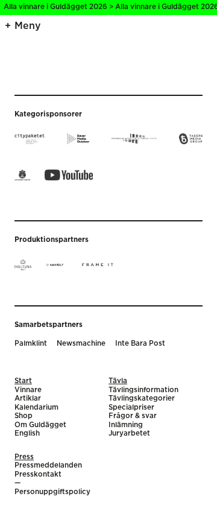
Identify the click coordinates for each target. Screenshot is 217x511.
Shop (23, 416)
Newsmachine (81, 343)
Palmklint (30, 343)
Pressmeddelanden (48, 465)
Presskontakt (37, 474)
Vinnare (28, 390)
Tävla (117, 381)
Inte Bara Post (140, 343)
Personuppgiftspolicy (52, 492)
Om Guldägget (40, 425)
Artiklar (27, 398)
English (27, 433)
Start (23, 381)
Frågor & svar (132, 416)
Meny (27, 26)
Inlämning (125, 425)
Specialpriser (131, 407)
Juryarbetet (129, 433)
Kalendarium (36, 407)
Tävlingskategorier (141, 398)
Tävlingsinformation (143, 390)
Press (24, 457)
